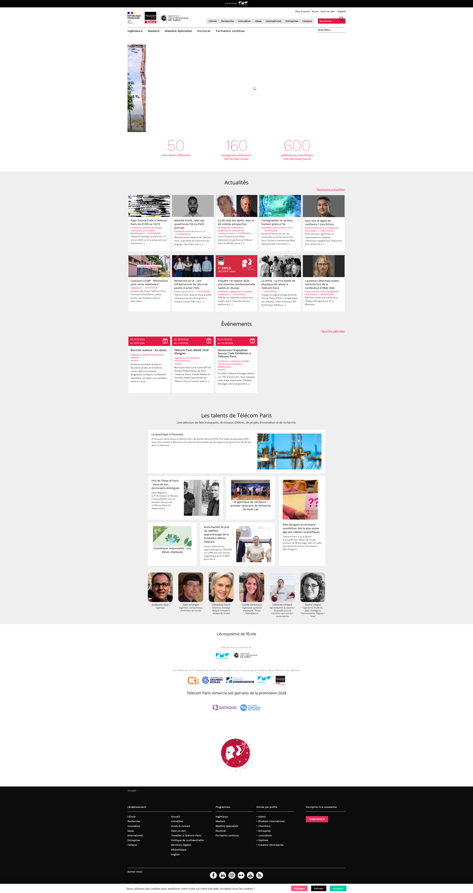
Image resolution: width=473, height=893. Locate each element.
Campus (307, 21)
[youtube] (250, 875)
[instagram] (231, 875)
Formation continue (230, 31)
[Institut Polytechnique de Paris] (174, 20)
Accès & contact (180, 826)
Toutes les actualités (330, 189)
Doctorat (203, 31)
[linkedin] (222, 875)
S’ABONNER (317, 819)
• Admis (261, 816)
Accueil (131, 790)
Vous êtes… (325, 29)
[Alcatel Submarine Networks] (250, 708)
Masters (153, 31)
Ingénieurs (134, 31)
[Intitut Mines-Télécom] (243, 3)
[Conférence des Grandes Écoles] (212, 680)
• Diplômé (262, 840)
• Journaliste (264, 835)
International (273, 21)
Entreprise (292, 21)
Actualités (177, 821)
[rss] (259, 875)
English (342, 11)
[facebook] (213, 875)
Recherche (227, 21)
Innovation (244, 21)
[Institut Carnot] (240, 680)
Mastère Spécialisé (178, 31)
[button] (299, 888)
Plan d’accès (302, 11)
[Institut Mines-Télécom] (223, 657)
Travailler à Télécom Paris (186, 835)
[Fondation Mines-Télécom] (265, 681)
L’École (213, 21)
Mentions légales (181, 845)
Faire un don (328, 11)
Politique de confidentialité (187, 840)
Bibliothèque (178, 849)
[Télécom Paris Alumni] (280, 681)
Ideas (258, 21)
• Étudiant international (270, 821)
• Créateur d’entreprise (270, 845)
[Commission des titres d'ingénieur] (193, 681)
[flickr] (241, 875)
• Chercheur (263, 826)
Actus (315, 11)
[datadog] (224, 708)
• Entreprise (263, 830)
